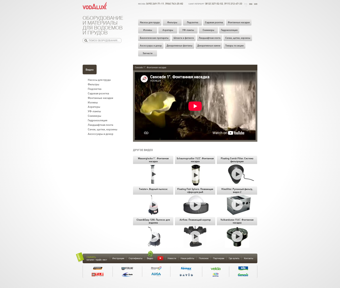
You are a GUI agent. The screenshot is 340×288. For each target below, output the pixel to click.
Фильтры (172, 22)
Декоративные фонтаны (179, 45)
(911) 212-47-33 (233, 3)
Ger (255, 4)
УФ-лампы (188, 30)
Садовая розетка (214, 22)
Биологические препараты (154, 37)
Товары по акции (234, 45)
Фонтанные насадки (239, 22)
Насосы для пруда (150, 22)
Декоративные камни (208, 45)
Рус (246, 4)
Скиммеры (208, 30)
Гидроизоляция (229, 30)
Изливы (147, 30)
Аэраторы (168, 30)
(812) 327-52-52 (214, 3)
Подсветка (192, 22)
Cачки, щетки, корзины (237, 37)
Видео (90, 69)
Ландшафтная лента (209, 37)
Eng (250, 4)
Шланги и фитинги (184, 37)
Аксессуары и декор (151, 45)
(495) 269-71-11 (155, 3)
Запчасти (147, 53)
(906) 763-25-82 (174, 3)
